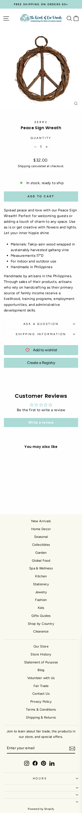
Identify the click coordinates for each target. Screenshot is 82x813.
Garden (40, 553)
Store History (41, 654)
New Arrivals (41, 521)
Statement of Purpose (41, 662)
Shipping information (41, 334)
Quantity (41, 138)
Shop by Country (41, 624)
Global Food (41, 560)
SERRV (41, 122)
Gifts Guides (41, 616)
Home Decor (41, 529)
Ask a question (41, 324)
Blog (41, 670)
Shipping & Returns (41, 717)
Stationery (41, 584)
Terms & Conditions (41, 709)
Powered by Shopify (41, 809)
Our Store (41, 646)
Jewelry (41, 592)
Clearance (41, 631)
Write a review (41, 422)
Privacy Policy (41, 701)
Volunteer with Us (41, 678)
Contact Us (41, 694)
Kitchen (41, 576)
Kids (41, 608)
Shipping (24, 166)
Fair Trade (41, 686)
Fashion (41, 600)
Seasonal (41, 537)
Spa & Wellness (41, 568)
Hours (40, 778)
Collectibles (41, 545)
